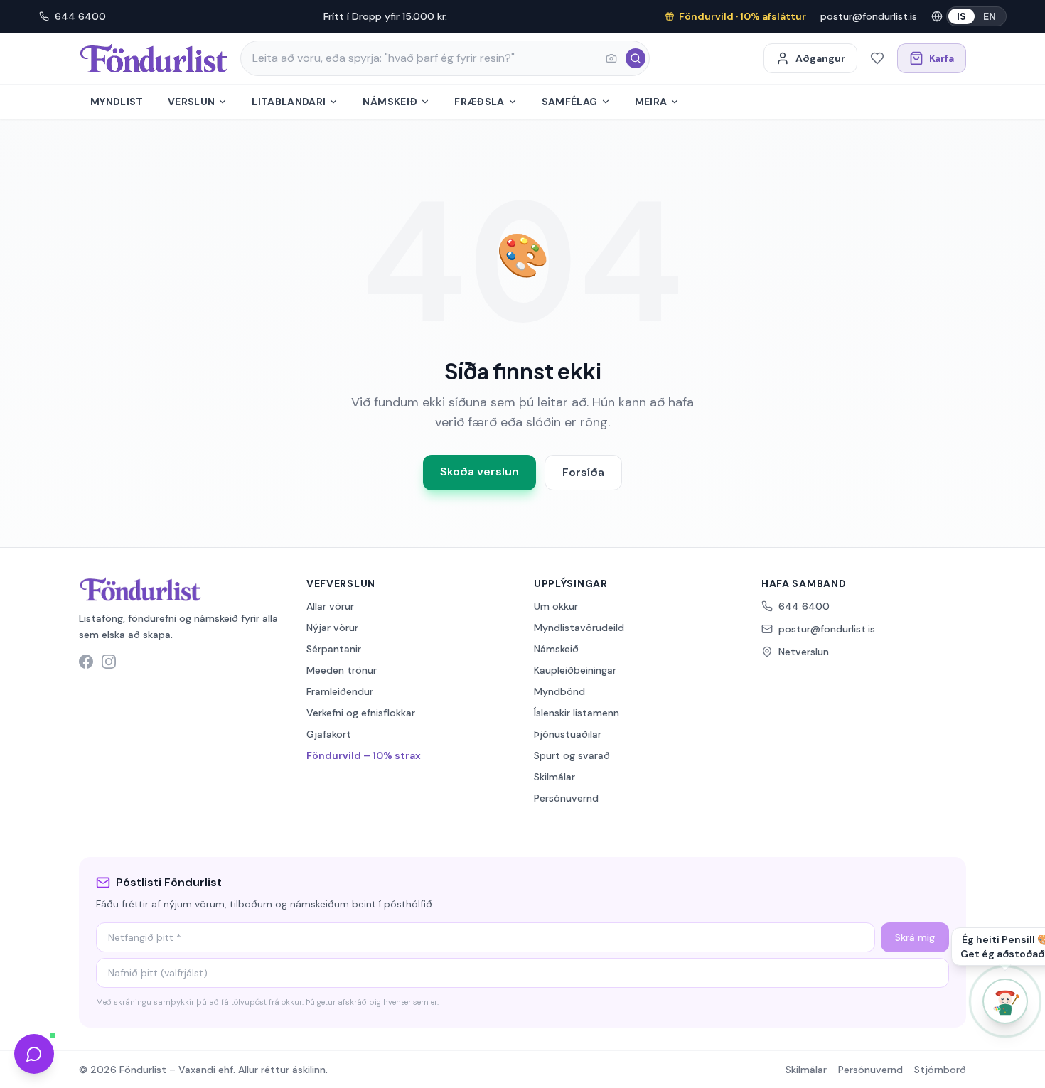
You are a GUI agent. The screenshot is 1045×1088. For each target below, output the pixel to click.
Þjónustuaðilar (567, 734)
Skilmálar (554, 776)
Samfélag (570, 101)
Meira (651, 101)
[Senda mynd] (611, 58)
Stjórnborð (940, 1069)
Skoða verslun (479, 471)
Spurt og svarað (572, 755)
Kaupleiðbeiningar (575, 670)
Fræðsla (479, 101)
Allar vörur (330, 606)
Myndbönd (559, 691)
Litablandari (289, 101)
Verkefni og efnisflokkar (360, 712)
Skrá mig (915, 937)
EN (989, 16)
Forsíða (583, 472)
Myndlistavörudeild (579, 627)
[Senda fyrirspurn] (34, 1054)
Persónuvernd (566, 798)
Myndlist (117, 101)
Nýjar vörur (332, 627)
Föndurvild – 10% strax (363, 755)
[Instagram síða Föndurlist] (109, 662)
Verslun (191, 101)
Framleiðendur (339, 691)
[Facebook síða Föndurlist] (86, 662)
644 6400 (80, 16)
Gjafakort (328, 734)
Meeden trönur (341, 670)
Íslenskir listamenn (576, 712)
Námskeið (390, 101)
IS (961, 16)
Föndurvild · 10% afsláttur (742, 16)
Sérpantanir (333, 648)
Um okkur (556, 606)
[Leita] (635, 58)
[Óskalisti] (877, 58)
